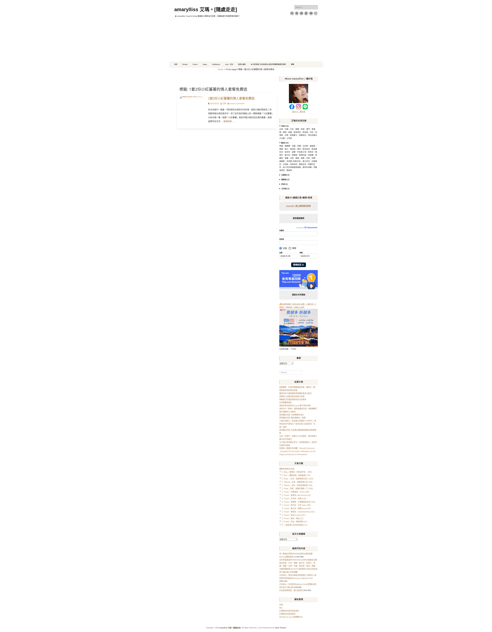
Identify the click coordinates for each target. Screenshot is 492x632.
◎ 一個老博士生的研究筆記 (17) (295, 525)
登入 (281, 608)
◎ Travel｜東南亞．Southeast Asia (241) (298, 512)
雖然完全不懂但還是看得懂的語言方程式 (295, 393)
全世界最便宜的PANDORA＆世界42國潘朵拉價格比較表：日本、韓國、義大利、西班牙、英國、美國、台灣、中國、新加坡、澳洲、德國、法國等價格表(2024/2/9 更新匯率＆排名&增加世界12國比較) (298, 566)
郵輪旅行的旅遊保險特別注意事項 (292, 399)
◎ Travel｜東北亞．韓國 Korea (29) (296, 508)
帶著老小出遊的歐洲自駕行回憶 (291, 396)
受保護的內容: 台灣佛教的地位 (291, 415)
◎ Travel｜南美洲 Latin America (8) (296, 495)
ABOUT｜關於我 (298, 112)
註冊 (281, 605)
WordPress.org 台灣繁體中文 (291, 617)
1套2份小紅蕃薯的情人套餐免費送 (231, 98)
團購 (292, 64)
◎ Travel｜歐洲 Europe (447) (294, 515)
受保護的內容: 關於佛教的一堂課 (292, 418)
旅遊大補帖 (242, 64)
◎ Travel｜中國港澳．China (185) (295, 492)
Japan (205, 64)
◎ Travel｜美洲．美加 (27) (293, 518)
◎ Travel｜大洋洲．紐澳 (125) (294, 498)
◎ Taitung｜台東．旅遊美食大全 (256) (297, 482)
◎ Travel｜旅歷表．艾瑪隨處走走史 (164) (298, 502)
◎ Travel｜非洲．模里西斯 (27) (294, 522)
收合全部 (290, 469)
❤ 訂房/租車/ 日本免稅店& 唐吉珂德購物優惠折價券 (268, 64)
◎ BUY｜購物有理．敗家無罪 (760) (296, 475)
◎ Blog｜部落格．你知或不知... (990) (297, 472)
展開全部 (282, 469)
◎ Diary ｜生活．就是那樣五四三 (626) (297, 479)
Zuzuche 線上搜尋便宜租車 (298, 206)
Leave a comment (237, 103)
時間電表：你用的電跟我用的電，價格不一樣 (297, 387)
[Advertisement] (246, 42)
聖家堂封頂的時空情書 (288, 390)
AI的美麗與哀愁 (285, 402)
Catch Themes (280, 628)
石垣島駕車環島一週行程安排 (291, 590)
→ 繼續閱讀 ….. (228, 121)
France (195, 64)
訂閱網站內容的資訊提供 (289, 611)
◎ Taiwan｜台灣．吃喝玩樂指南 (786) (297, 485)
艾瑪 (224, 103)
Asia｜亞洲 (229, 64)
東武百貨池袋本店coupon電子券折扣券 (294, 405)
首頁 (175, 64)
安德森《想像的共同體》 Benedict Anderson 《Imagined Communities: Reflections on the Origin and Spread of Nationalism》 (297, 451)
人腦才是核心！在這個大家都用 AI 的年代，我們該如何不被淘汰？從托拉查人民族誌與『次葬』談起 (297, 424)
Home (220, 69)
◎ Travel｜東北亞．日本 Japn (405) (296, 505)
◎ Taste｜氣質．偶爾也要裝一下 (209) (297, 488)
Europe (185, 64)
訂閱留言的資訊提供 (287, 614)
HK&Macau (216, 64)
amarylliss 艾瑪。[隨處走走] (205, 9)
